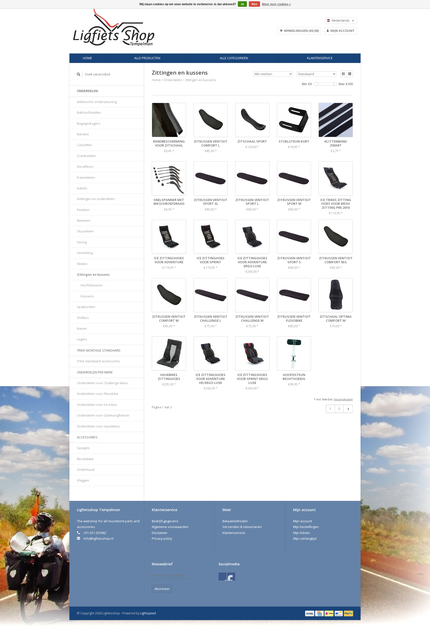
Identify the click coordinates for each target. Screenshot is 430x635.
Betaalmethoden (235, 521)
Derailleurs (85, 166)
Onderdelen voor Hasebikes (98, 426)
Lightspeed (148, 613)
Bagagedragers (88, 123)
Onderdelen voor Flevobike (97, 393)
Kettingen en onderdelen (96, 199)
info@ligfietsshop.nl (98, 538)
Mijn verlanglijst (305, 538)
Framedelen (86, 177)
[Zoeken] (78, 74)
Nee (254, 4)
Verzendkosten (343, 399)
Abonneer (162, 588)
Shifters (83, 318)
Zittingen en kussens (93, 274)
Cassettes (84, 145)
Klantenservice (320, 58)
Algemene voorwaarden (170, 527)
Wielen (82, 264)
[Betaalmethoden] (310, 613)
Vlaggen (83, 480)
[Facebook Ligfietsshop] (222, 577)
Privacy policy (162, 538)
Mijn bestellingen (306, 527)
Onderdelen (87, 91)
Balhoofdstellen (89, 112)
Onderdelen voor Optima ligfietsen (103, 415)
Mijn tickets (301, 532)
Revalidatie (85, 459)
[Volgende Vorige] (348, 409)
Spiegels (83, 448)
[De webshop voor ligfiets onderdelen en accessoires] (145, 27)
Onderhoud (86, 469)
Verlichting (85, 253)
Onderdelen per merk (95, 372)
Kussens (87, 296)
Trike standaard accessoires (98, 361)
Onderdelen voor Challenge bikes (102, 383)
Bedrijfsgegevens (165, 521)
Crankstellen (86, 156)
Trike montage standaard (98, 350)
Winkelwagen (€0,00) (301, 30)
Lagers (82, 339)
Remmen (83, 220)
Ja (242, 4)
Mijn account (342, 30)
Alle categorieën (234, 58)
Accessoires (87, 437)
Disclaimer (159, 532)
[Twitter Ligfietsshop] (231, 577)
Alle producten (147, 58)
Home (87, 58)
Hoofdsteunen (92, 285)
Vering (82, 242)
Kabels (82, 188)
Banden (83, 134)
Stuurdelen (85, 231)
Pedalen (83, 210)
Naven (82, 328)
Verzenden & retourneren (242, 527)
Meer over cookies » (276, 4)
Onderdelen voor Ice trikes (97, 404)
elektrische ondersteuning (97, 102)
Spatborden (86, 307)
